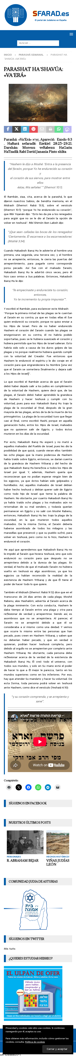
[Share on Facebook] (8, 129)
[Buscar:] (38, 43)
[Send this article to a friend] (42, 129)
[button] (70, 34)
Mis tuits (9, 949)
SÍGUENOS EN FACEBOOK (28, 803)
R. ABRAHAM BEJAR (22, 860)
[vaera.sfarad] (38, 120)
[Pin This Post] (33, 129)
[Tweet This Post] (16, 129)
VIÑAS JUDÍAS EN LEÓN (60, 862)
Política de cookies (35, 1042)
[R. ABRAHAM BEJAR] (25, 842)
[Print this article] (50, 129)
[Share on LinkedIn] (25, 129)
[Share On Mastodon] (67, 129)
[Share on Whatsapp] (59, 129)
